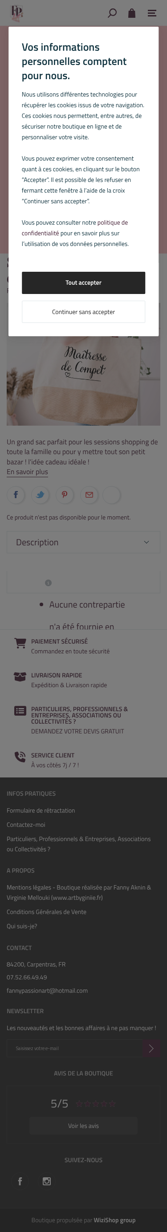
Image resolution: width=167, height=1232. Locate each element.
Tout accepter (83, 282)
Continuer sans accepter (83, 312)
